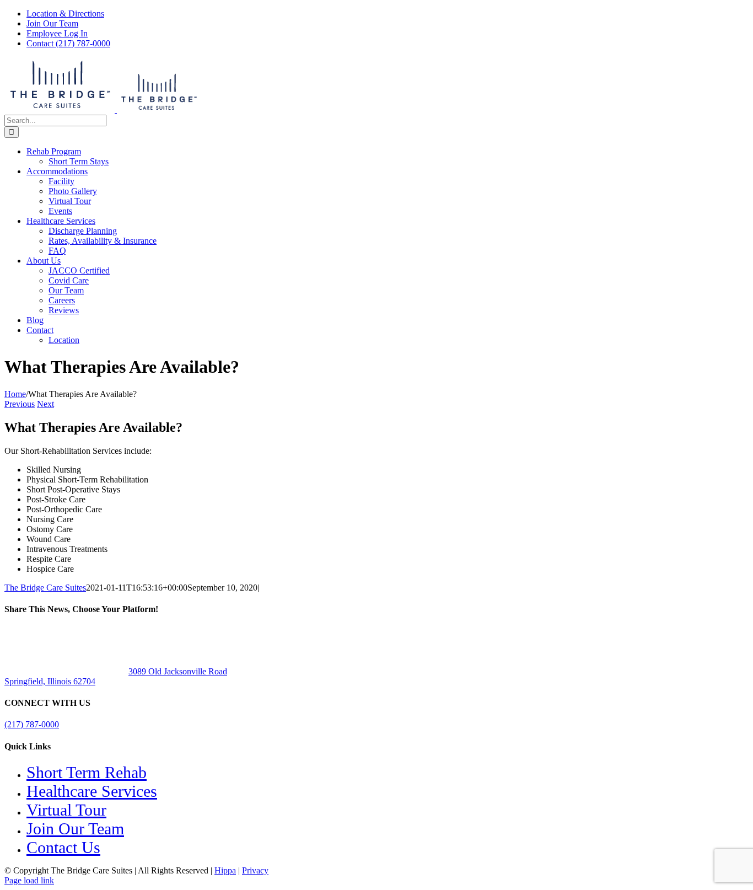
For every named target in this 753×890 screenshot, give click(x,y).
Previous (19, 404)
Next (45, 404)
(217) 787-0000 (31, 724)
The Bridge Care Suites (45, 587)
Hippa (225, 870)
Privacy (255, 870)
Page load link (29, 880)
